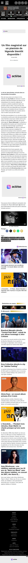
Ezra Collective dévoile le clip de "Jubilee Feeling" (13, 365)
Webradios (11, 18)
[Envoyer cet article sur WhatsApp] (17, 231)
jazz (2, 237)
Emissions (14, 518)
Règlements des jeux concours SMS (14, 553)
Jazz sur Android (14, 546)
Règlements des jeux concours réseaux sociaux (14, 551)
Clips (14, 526)
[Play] (2, 12)
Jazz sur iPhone (14, 545)
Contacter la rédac (14, 529)
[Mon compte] (25, 2)
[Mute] (27, 8)
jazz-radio (6, 237)
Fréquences (21, 18)
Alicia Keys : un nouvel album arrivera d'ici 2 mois (13, 395)
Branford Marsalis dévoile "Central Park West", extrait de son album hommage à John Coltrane (13, 333)
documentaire (12, 237)
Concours (14, 540)
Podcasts (14, 534)
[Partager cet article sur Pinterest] (14, 231)
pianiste (22, 237)
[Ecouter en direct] (19, 2)
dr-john (18, 237)
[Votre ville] (16, 2)
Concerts (14, 527)
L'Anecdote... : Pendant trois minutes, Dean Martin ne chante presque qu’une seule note (13, 427)
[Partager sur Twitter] (10, 231)
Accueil (3, 18)
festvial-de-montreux (6, 241)
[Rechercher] (22, 2)
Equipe (14, 516)
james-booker (22, 239)
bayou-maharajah (14, 239)
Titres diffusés (14, 519)
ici (19, 204)
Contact (14, 514)
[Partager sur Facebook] (6, 231)
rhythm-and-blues (5, 239)
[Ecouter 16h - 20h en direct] (14, 307)
